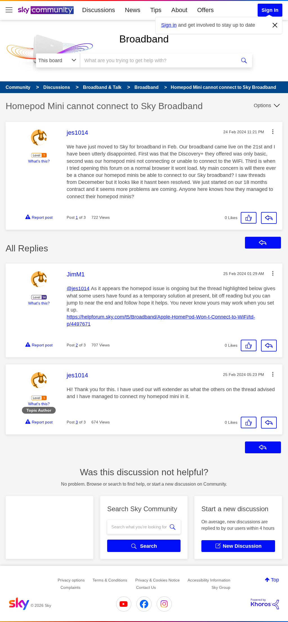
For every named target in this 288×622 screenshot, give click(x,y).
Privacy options (71, 580)
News (132, 9)
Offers (205, 9)
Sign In (270, 10)
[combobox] (157, 60)
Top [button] (275, 580)
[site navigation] (9, 10)
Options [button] (262, 105)
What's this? (39, 161)
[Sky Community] (46, 10)
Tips (155, 9)
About (179, 9)
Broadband (144, 39)
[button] (273, 132)
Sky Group (221, 587)
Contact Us (146, 587)
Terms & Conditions (110, 580)
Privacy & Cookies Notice (157, 580)
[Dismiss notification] (275, 25)
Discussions (98, 9)
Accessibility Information (209, 580)
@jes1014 (78, 288)
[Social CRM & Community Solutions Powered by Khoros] (265, 604)
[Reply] (269, 218)
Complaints (70, 587)
